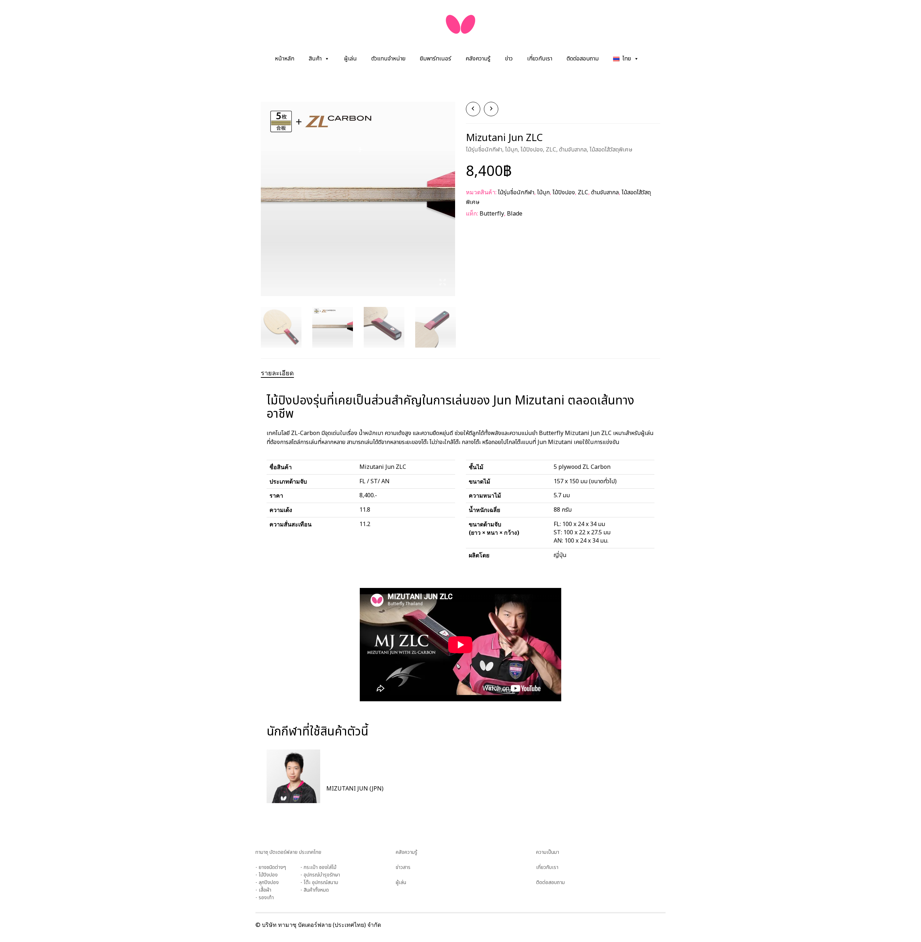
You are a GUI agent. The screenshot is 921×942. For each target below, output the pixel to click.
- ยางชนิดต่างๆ (270, 867)
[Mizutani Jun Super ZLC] (473, 109)
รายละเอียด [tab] (277, 372)
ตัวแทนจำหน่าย (388, 58)
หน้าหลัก (284, 58)
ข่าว (509, 58)
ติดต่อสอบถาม (583, 58)
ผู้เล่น (350, 58)
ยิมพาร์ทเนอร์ (435, 58)
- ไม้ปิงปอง (266, 875)
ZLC (551, 149)
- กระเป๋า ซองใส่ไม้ (318, 867)
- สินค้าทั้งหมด (314, 890)
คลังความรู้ (478, 58)
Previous (265, 190)
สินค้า (315, 58)
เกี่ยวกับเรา (539, 58)
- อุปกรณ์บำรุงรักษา (320, 875)
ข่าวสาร (403, 867)
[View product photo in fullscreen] (442, 283)
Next (451, 190)
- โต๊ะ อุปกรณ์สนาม (319, 882)
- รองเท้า (264, 897)
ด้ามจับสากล (573, 149)
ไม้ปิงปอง (532, 149)
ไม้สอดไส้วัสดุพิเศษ (611, 149)
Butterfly (492, 213)
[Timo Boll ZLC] (491, 109)
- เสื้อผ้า (263, 890)
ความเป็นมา (547, 852)
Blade (514, 213)
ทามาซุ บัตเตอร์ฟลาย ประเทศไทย (288, 852)
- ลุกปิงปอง (267, 882)
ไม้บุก (511, 149)
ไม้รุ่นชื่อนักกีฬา (484, 149)
